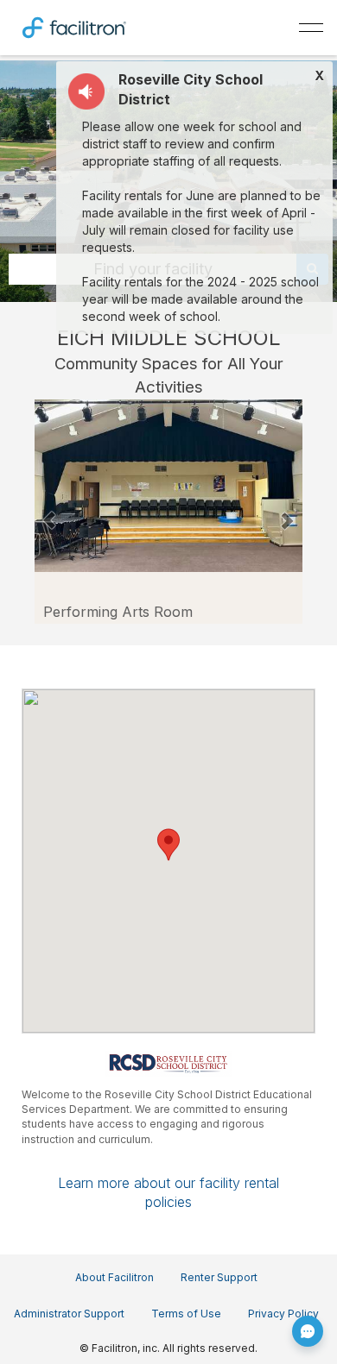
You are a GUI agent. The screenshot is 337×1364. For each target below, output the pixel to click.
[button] (50, 512)
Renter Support (219, 1277)
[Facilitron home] (74, 26)
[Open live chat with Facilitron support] (307, 1331)
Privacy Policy (283, 1313)
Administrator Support (69, 1313)
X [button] (319, 76)
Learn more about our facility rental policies (168, 1192)
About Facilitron (114, 1277)
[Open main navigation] (311, 28)
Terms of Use (186, 1313)
